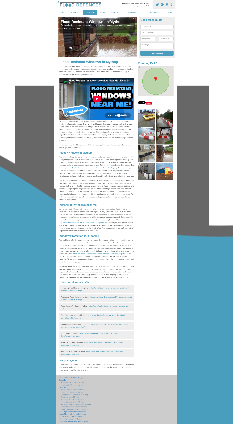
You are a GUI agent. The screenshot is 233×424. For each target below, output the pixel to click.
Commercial (132, 12)
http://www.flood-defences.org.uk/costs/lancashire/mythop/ (81, 222)
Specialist (75, 12)
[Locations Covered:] (58, 2)
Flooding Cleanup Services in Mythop (73, 421)
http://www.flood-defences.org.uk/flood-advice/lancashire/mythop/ (98, 254)
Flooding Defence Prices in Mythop (72, 412)
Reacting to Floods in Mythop (72, 385)
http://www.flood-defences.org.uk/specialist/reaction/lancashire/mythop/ (90, 168)
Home (62, 12)
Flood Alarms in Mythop (70, 397)
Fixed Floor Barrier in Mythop (72, 392)
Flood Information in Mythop (70, 419)
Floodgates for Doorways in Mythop (74, 395)
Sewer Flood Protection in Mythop (74, 407)
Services (90, 12)
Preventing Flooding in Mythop (72, 382)
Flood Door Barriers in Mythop (72, 402)
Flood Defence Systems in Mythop (72, 378)
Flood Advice (154, 12)
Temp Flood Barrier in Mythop (72, 390)
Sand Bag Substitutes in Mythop (73, 399)
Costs (102, 12)
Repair (170, 12)
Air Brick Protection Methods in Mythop (76, 404)
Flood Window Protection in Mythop (74, 409)
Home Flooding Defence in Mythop (72, 414)
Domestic (115, 12)
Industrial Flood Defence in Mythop (72, 416)
